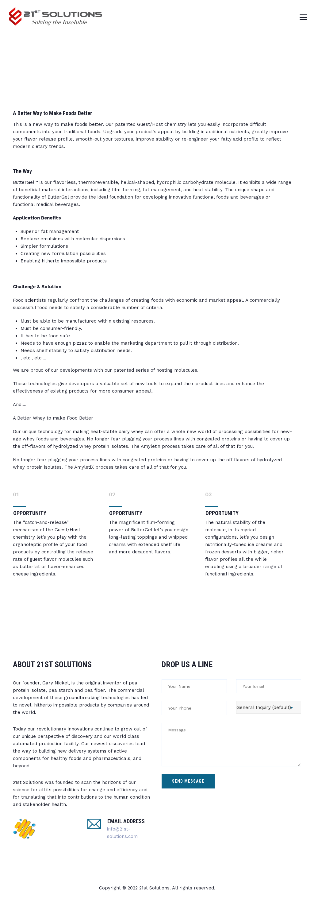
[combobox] (268, 707)
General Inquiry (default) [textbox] (263, 707)
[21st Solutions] (56, 16)
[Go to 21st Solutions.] (251, 62)
